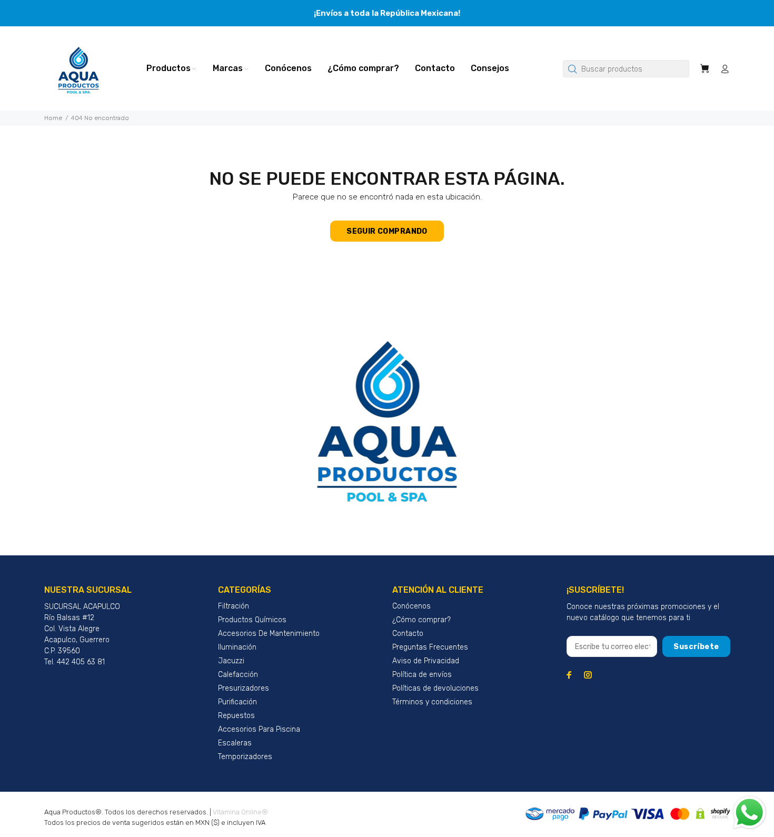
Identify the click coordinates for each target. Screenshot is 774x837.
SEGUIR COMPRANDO (387, 231)
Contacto (407, 633)
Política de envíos (422, 674)
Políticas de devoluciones (435, 688)
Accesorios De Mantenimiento (269, 633)
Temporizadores (245, 756)
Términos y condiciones (432, 702)
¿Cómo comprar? (421, 619)
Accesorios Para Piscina (259, 729)
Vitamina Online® (240, 812)
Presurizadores (243, 688)
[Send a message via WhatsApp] (749, 812)
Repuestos (236, 715)
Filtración (233, 606)
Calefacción (238, 674)
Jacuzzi (231, 660)
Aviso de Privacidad (425, 660)
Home (53, 118)
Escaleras (235, 743)
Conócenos (411, 606)
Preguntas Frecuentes (430, 647)
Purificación (237, 702)
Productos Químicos (252, 619)
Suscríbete (696, 646)
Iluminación (237, 647)
